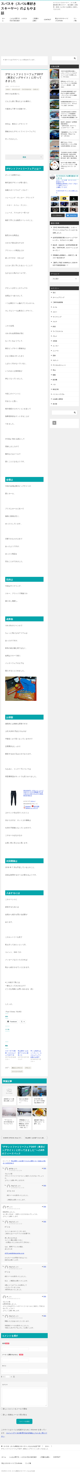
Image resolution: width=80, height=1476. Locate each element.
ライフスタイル (26, 89)
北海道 (55, 341)
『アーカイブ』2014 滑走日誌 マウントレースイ (9, 1121)
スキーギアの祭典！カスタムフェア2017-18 (10, 1053)
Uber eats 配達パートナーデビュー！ (24, 1100)
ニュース (56, 351)
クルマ (55, 321)
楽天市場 (36, 806)
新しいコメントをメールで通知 (15, 1409)
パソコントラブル (58, 394)
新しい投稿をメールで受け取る (15, 1415)
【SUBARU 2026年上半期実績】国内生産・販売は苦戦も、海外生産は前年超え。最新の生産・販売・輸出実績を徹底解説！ (69, 155)
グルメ (55, 336)
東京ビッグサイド (17, 1068)
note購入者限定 (58, 399)
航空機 (55, 380)
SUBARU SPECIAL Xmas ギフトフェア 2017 (13, 1138)
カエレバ (33, 801)
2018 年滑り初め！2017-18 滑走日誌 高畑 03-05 (39, 1100)
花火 (54, 292)
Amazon (28, 806)
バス (54, 384)
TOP (21, 1446)
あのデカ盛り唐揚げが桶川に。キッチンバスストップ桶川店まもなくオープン (69, 165)
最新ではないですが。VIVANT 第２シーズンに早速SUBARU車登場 (69, 144)
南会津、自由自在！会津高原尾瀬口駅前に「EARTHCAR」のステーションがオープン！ (69, 124)
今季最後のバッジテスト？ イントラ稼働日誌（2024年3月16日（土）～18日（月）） (24, 1123)
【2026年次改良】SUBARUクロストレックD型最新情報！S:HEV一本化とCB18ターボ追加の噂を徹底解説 (69, 114)
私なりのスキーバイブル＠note (61, 19)
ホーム (3, 19)
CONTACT (47, 19)
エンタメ (56, 346)
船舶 (54, 375)
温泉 (54, 355)
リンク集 (75, 19)
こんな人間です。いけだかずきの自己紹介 (18, 19)
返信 (44, 1168)
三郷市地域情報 (58, 302)
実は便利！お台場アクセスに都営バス (23, 1053)
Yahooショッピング (31, 808)
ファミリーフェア (17, 1071)
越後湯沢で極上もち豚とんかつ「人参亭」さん (39, 1121)
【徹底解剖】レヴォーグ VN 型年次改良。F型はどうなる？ (69, 134)
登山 (54, 370)
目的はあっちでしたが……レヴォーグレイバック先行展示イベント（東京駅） (69, 84)
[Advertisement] (40, 38)
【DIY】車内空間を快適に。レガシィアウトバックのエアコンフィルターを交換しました (69, 74)
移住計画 (56, 389)
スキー (8, 89)
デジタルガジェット (59, 365)
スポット (35, 89)
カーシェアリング (58, 297)
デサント (28, 1068)
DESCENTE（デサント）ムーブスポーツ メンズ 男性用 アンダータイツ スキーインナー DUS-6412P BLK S (33, 793)
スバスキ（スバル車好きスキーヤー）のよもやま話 (18, 8)
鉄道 (54, 326)
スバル (55, 307)
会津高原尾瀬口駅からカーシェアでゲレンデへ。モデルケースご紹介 (69, 103)
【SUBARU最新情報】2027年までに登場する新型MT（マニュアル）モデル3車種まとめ (69, 94)
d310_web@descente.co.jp (14, 1253)
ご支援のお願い (35, 19)
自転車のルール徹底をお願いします (9, 1100)
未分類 (55, 404)
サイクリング (16, 89)
